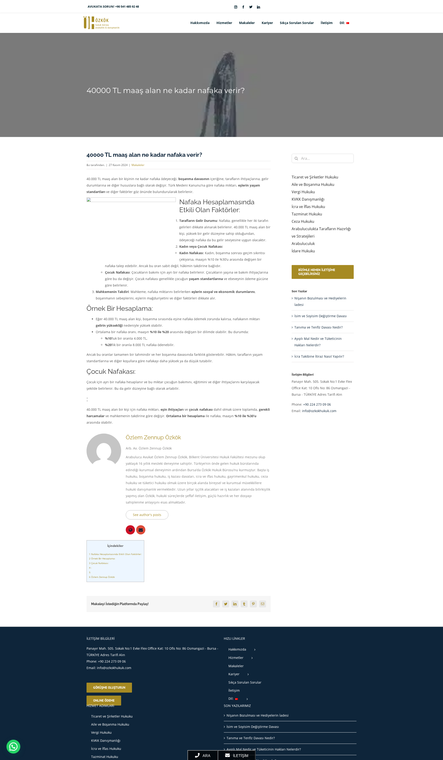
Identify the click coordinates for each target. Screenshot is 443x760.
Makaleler (138, 165)
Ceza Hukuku (303, 221)
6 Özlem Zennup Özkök (102, 577)
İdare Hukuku (303, 250)
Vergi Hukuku (303, 191)
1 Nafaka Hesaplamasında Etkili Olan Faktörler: (115, 554)
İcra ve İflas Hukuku (308, 206)
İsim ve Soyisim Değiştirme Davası (320, 316)
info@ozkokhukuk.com (319, 411)
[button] (356, 23)
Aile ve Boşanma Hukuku (313, 184)
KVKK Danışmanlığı (308, 199)
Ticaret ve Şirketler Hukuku (315, 177)
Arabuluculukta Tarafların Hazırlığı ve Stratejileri (321, 232)
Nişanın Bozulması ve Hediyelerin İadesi (258, 715)
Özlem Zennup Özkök (153, 437)
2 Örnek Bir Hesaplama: (102, 558)
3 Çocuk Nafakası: (99, 563)
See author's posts (147, 515)
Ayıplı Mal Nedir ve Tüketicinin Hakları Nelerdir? (264, 749)
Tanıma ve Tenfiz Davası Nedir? (318, 327)
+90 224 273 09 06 (317, 404)
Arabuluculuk (303, 243)
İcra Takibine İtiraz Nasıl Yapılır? (319, 356)
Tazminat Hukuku (307, 214)
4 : (90, 567)
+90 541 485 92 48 (127, 6)
